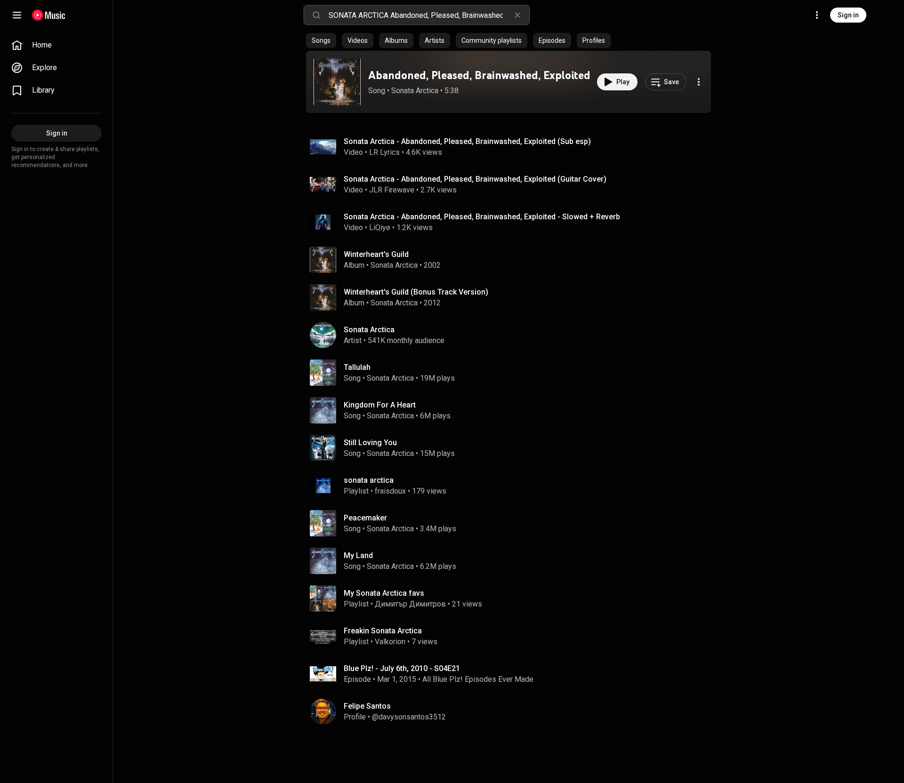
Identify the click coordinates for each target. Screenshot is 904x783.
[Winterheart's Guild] (512, 260)
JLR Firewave (391, 189)
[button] (337, 82)
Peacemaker (365, 517)
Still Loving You (370, 442)
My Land (358, 555)
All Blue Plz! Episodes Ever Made (477, 679)
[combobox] (429, 15)
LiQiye (379, 227)
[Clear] (517, 15)
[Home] (48, 15)
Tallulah (357, 367)
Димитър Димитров (410, 603)
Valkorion (390, 641)
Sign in (848, 15)
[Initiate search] (316, 15)
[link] (56, 45)
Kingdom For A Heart (380, 404)
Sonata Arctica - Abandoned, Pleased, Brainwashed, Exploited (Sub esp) (467, 141)
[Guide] (17, 15)
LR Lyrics (384, 152)
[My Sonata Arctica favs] (512, 598)
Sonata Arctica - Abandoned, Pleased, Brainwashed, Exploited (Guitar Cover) (475, 179)
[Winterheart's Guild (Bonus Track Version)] (512, 297)
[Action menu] (698, 81)
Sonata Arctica (414, 90)
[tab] (321, 40)
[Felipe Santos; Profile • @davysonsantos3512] (512, 711)
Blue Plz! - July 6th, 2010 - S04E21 (402, 668)
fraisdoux (390, 491)
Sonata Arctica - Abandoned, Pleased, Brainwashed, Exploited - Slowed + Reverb (482, 216)
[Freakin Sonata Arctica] (512, 636)
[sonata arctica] (512, 485)
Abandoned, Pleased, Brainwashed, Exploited (479, 75)
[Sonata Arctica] (512, 335)
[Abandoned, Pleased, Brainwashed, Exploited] (337, 81)
